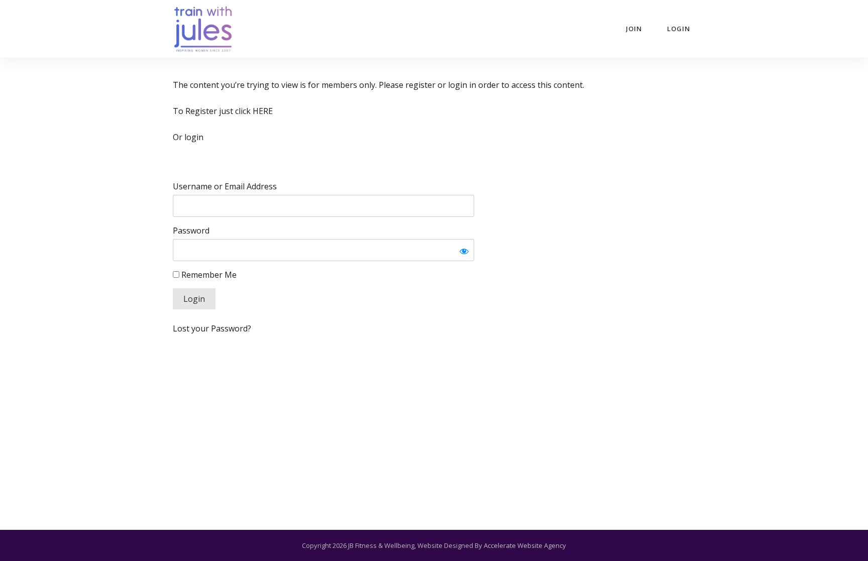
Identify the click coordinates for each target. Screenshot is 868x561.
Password (191, 230)
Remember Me (208, 274)
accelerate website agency (525, 545)
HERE (263, 111)
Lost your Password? (212, 328)
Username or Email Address (225, 186)
